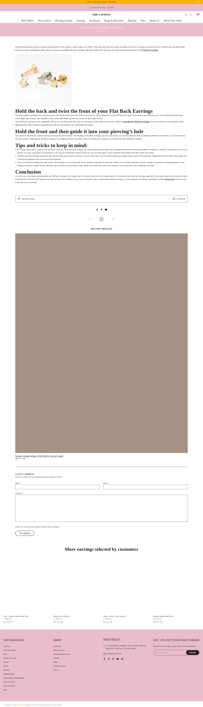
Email (106, 483)
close (5, 2)
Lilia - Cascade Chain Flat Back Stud (16, 616)
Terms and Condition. (44, 705)
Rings (55, 662)
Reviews (6, 662)
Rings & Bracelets (113, 20)
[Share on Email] (106, 209)
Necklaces (94, 20)
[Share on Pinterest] (101, 209)
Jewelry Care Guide (10, 658)
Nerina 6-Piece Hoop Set (61, 616)
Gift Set (56, 670)
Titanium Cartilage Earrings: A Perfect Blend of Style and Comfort (39, 456)
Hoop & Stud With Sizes (61, 654)
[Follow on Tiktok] (122, 658)
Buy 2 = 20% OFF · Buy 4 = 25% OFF (101, 2)
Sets (143, 20)
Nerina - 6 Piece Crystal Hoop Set (114, 616)
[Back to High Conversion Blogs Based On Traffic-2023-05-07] (101, 219)
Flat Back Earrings (150, 50)
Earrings (80, 20)
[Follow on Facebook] (104, 658)
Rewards (6, 670)
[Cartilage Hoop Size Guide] (90, 219)
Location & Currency (99, 7)
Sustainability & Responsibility (14, 678)
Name (17, 483)
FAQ (5, 654)
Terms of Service (9, 682)
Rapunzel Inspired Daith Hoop (163, 616)
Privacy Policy (57, 705)
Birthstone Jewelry (59, 666)
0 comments (180, 199)
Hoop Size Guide (9, 686)
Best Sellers (27, 20)
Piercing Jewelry (63, 20)
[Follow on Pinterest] (113, 658)
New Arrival (44, 20)
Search (6, 666)
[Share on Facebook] (97, 209)
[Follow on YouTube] (118, 658)
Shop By (132, 20)
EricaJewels (169, 179)
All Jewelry (57, 646)
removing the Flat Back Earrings (136, 122)
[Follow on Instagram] (109, 658)
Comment (19, 493)
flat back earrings (28, 199)
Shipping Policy (9, 674)
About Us (154, 20)
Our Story (7, 646)
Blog (5, 690)
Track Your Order (172, 20)
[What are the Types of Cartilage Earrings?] (113, 219)
